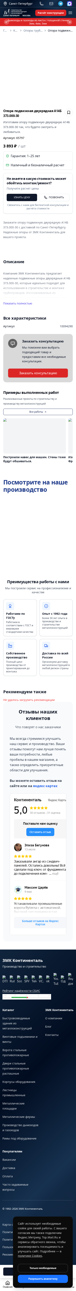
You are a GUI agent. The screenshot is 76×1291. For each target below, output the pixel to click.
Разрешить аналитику (43, 1278)
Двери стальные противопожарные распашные (15, 1068)
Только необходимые (43, 1268)
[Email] (51, 3)
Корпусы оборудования (18, 1082)
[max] (69, 3)
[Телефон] (41, 3)
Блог (48, 1026)
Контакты (52, 1035)
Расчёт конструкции (51, 13)
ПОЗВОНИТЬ (56, 197)
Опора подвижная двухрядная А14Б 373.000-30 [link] (60, 30)
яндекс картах (45, 786)
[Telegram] (60, 3)
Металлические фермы (18, 1117)
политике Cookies (30, 1256)
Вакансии (9, 1160)
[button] (38, 70)
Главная (5, 30)
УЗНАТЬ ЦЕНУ (22, 197)
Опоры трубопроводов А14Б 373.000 (33, 30)
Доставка (8, 1168)
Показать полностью (17, 303)
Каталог (15, 30)
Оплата (7, 1176)
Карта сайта (10, 1224)
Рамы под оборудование (19, 1138)
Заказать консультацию (38, 373)
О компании (53, 1018)
